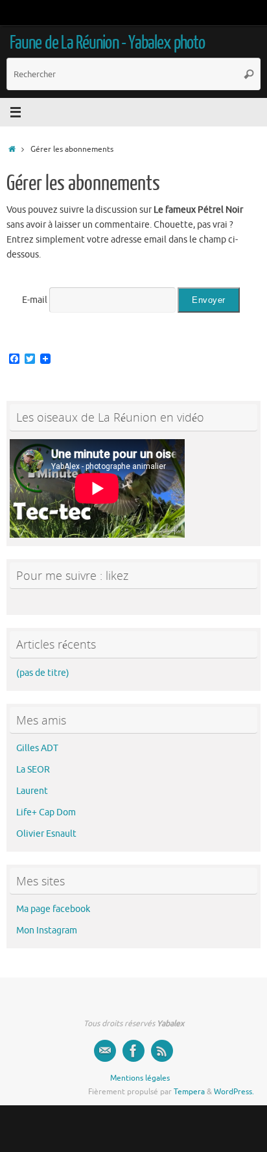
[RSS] (162, 1051)
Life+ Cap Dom (46, 812)
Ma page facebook (53, 909)
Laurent (32, 791)
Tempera (189, 1091)
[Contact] (105, 1051)
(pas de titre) (42, 672)
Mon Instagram (46, 930)
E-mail (34, 300)
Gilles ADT (37, 748)
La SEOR (33, 769)
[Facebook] (133, 1051)
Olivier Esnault (46, 833)
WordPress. (234, 1091)
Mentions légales (140, 1078)
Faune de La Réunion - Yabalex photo (107, 42)
